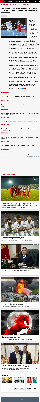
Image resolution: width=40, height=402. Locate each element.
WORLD (28, 1)
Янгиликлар (4, 4)
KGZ (17, 1)
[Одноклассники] (16, 88)
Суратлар (26, 4)
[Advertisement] (20, 166)
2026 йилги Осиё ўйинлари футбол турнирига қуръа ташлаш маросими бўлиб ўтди (19, 121)
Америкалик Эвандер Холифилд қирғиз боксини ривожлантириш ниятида (17, 154)
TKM (22, 1)
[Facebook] (23, 88)
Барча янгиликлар (33, 157)
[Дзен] (18, 88)
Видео (20, 4)
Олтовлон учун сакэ (31, 374)
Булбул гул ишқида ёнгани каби (6, 374)
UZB (25, 1)
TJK (19, 1)
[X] (12, 88)
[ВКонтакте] (14, 88)
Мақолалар (13, 4)
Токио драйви (17, 374)
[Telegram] (21, 88)
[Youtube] (25, 88)
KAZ (14, 1)
